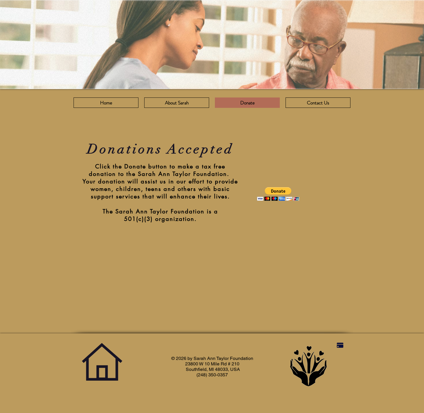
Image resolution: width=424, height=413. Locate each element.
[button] (278, 194)
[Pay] (340, 345)
